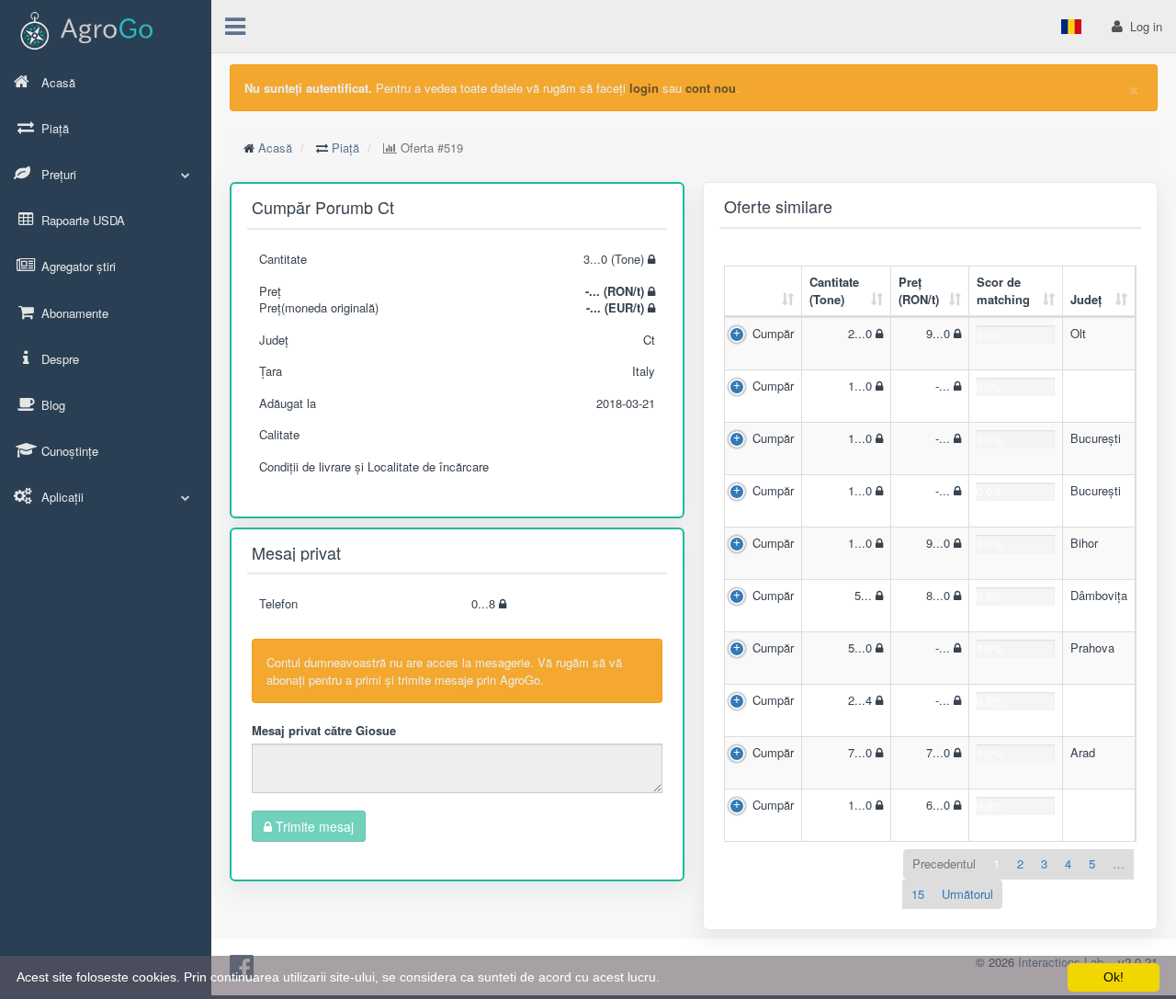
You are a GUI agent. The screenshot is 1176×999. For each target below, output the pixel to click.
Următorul (967, 894)
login (644, 87)
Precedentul (944, 863)
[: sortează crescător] (763, 292)
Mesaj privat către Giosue (324, 730)
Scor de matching (1003, 290)
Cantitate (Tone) (834, 290)
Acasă (275, 147)
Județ (1086, 299)
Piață (345, 147)
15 (917, 894)
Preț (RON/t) (919, 290)
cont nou (710, 87)
